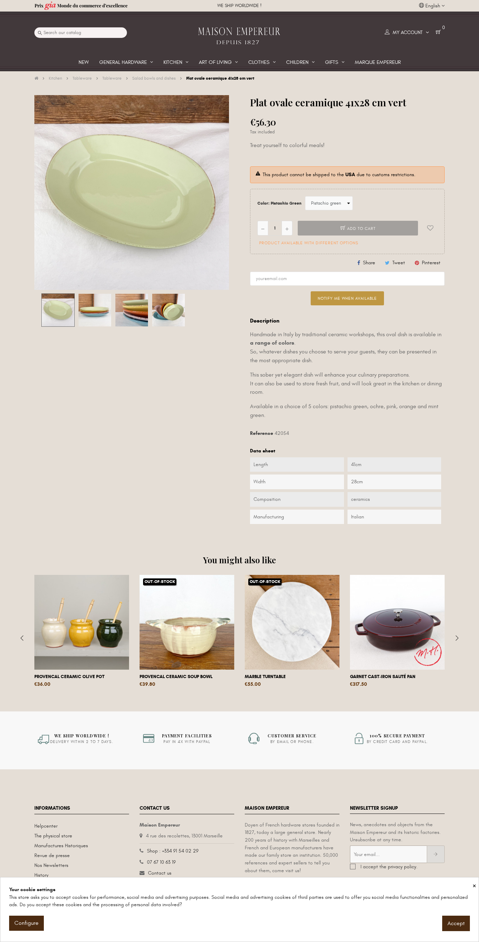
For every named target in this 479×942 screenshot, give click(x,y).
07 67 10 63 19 (161, 862)
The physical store (53, 836)
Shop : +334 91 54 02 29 (172, 851)
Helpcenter (46, 826)
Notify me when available (347, 298)
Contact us (159, 873)
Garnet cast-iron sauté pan (383, 676)
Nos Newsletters (51, 865)
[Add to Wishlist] (430, 228)
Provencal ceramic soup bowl (176, 676)
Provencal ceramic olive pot (69, 676)
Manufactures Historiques (61, 846)
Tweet (398, 263)
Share (369, 263)
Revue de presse (52, 855)
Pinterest (431, 263)
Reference (261, 433)
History (41, 875)
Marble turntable (265, 676)
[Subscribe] (436, 854)
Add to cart (361, 228)
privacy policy (402, 867)
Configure (26, 923)
